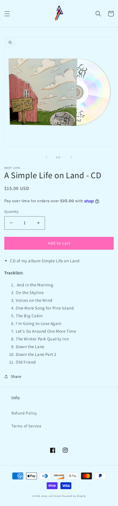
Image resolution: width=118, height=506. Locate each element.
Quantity (11, 211)
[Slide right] (71, 157)
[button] (7, 13)
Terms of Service (26, 425)
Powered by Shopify (74, 495)
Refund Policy (24, 413)
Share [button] (16, 376)
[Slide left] (46, 157)
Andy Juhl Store (51, 495)
